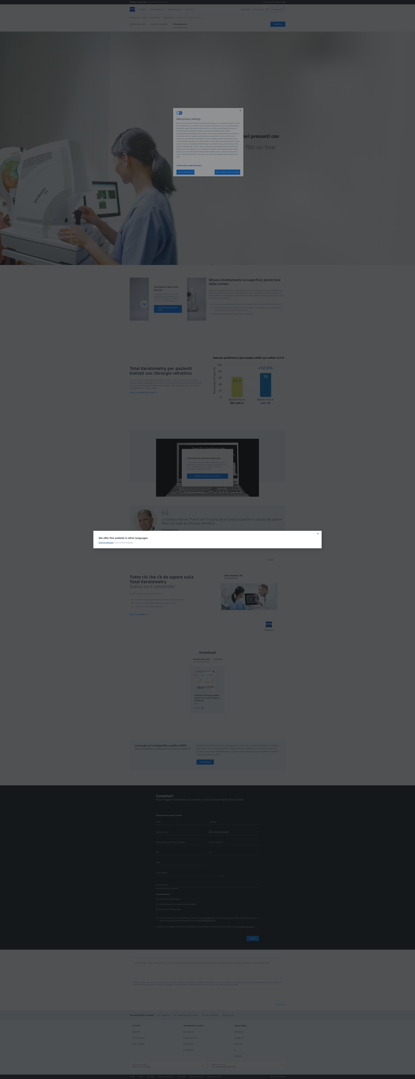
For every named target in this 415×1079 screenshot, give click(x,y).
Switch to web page (106, 543)
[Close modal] (318, 534)
